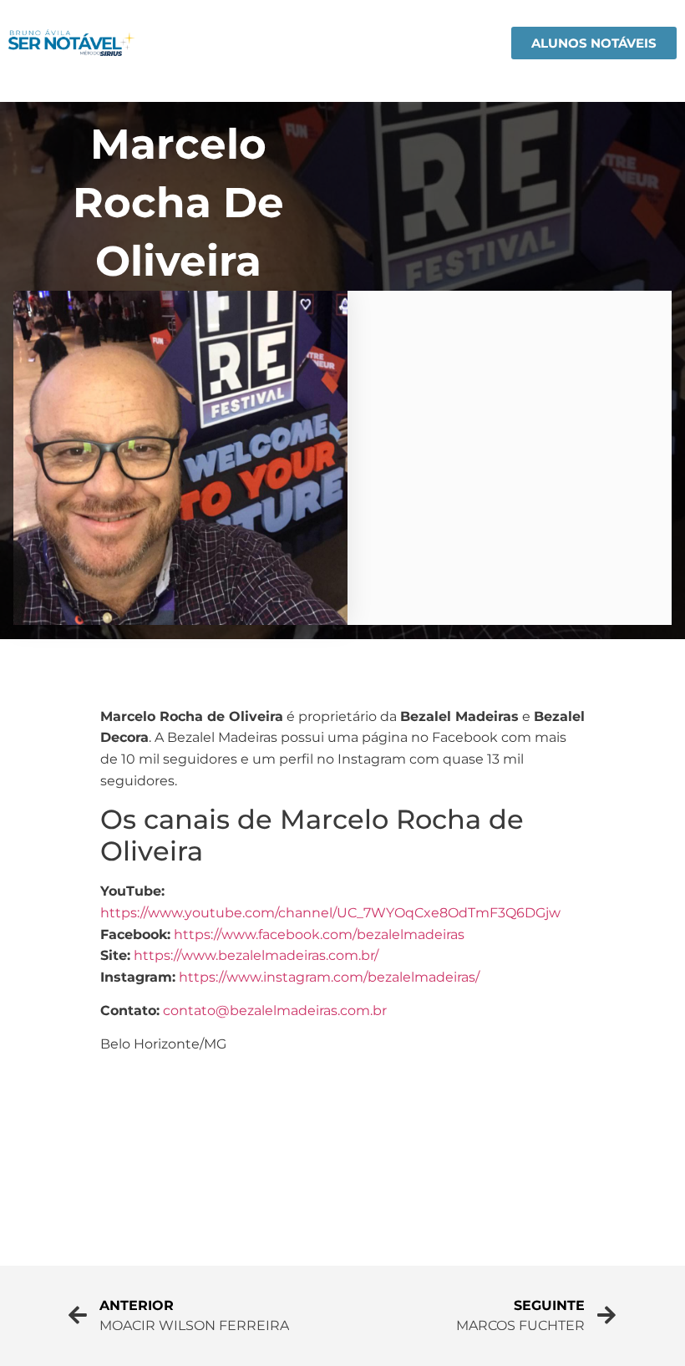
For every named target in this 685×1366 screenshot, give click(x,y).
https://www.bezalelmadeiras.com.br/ (256, 955)
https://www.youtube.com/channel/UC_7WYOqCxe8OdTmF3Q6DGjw (330, 913)
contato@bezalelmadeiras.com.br (275, 1010)
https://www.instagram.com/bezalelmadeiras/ (329, 977)
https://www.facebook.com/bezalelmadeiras (319, 934)
